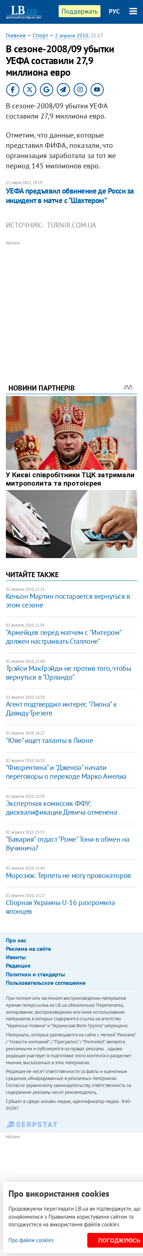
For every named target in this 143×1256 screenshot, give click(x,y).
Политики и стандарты (35, 974)
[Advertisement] (72, 302)
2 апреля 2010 (71, 35)
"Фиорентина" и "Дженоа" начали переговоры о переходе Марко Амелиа (66, 772)
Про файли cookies (31, 1240)
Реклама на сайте (28, 948)
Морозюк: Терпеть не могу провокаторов (68, 875)
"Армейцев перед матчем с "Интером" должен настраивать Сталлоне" (63, 637)
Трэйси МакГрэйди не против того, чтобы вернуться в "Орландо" (68, 672)
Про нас (16, 940)
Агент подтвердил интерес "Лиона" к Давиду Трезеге (61, 708)
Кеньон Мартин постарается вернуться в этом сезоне (68, 600)
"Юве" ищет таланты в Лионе (49, 740)
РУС (114, 11)
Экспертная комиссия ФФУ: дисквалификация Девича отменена (61, 808)
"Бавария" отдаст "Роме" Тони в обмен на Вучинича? (67, 843)
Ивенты (16, 957)
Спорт (40, 35)
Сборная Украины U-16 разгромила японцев (60, 907)
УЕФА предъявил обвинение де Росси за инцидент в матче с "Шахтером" (70, 195)
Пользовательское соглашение (45, 982)
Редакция (18, 965)
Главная (16, 35)
